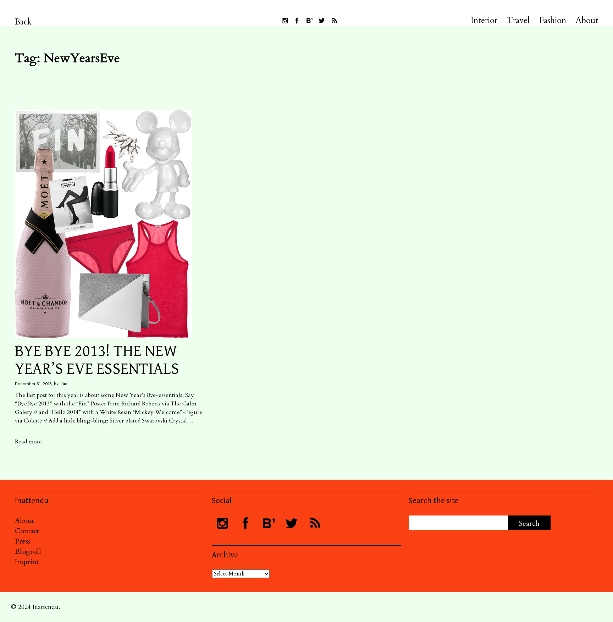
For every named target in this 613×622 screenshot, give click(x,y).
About (587, 20)
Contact (27, 531)
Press (23, 541)
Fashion (552, 20)
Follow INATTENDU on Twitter (321, 20)
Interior (484, 20)
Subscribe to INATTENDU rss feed (334, 20)
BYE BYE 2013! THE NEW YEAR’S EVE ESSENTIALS (97, 360)
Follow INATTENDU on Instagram (285, 20)
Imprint (27, 562)
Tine (64, 384)
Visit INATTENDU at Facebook (297, 20)
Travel (518, 20)
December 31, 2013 (33, 383)
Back (23, 21)
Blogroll (28, 551)
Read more (28, 442)
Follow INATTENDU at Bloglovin (309, 20)
